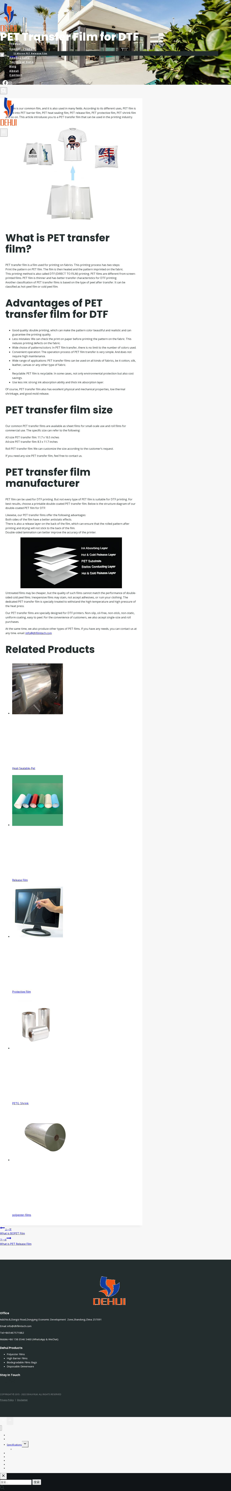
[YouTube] (17, 1383)
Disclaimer (22, 1399)
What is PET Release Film (15, 1242)
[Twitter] (7, 1383)
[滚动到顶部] (3, 1421)
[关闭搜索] (3, 1476)
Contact (15, 75)
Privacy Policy (7, 1399)
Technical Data (21, 62)
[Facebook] (5, 84)
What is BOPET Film (12, 1231)
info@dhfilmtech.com (38, 633)
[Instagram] (10, 84)
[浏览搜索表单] (3, 90)
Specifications (14, 1444)
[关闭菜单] (1, 1428)
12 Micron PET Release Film (29, 1449)
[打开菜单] (4, 133)
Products (12, 1439)
